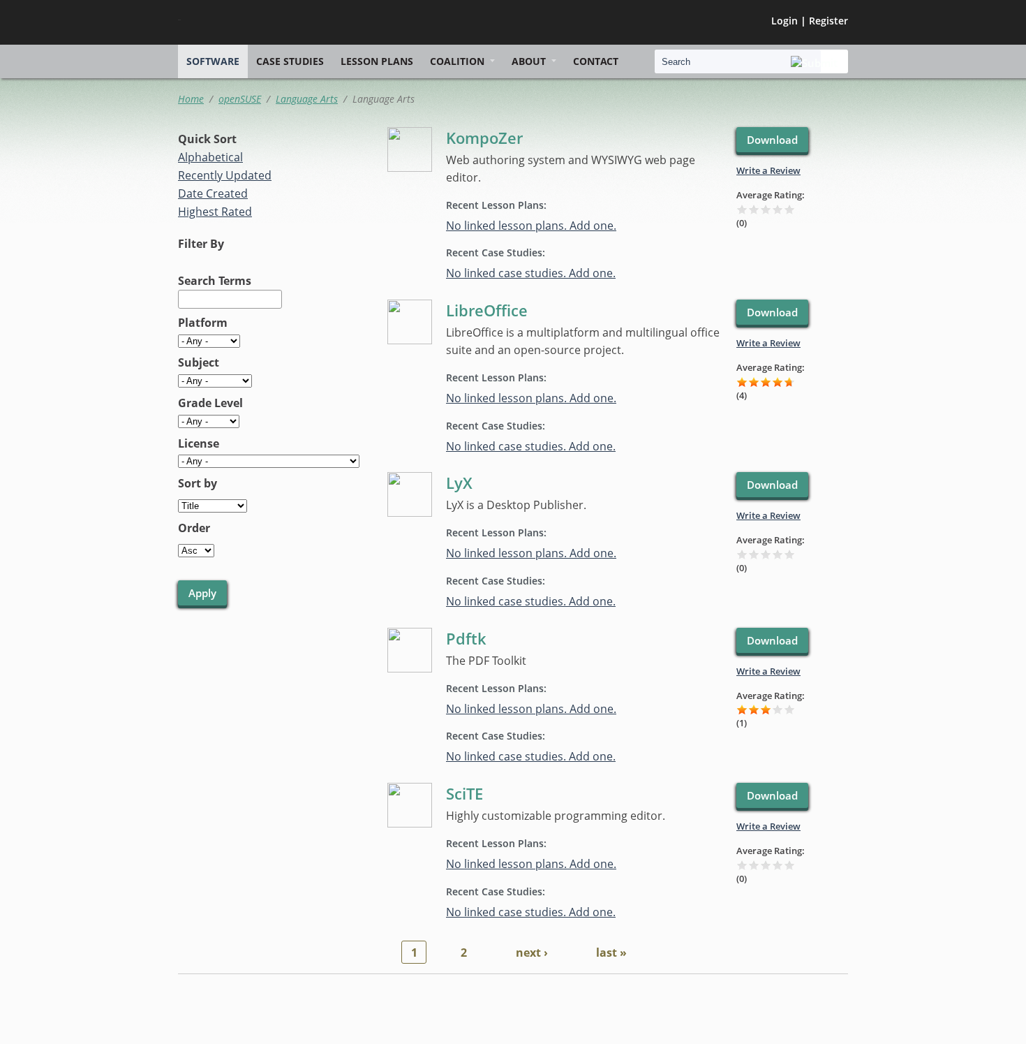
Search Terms (214, 280)
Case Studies (290, 61)
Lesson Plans (377, 61)
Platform (203, 322)
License (198, 443)
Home (191, 98)
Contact (595, 61)
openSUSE (239, 98)
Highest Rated (215, 211)
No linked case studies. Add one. (531, 273)
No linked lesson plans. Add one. (531, 225)
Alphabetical (210, 157)
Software (212, 61)
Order (194, 528)
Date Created (213, 193)
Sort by (197, 483)
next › (532, 952)
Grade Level (210, 403)
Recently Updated (225, 175)
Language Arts (307, 98)
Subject (198, 362)
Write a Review (768, 170)
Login (784, 20)
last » (611, 952)
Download (772, 140)
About (529, 61)
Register (828, 20)
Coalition (457, 61)
